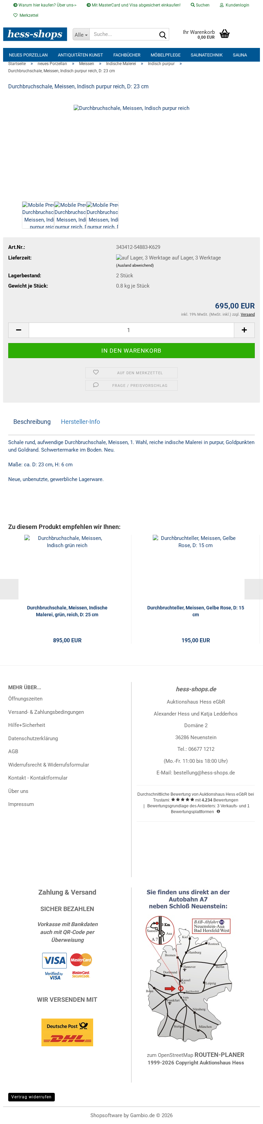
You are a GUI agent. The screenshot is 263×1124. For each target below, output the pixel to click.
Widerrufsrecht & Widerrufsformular (48, 765)
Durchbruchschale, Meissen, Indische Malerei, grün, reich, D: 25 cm (67, 611)
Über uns (18, 791)
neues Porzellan (28, 55)
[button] (18, 330)
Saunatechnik (207, 55)
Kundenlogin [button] (236, 5)
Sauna (240, 55)
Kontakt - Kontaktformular (37, 778)
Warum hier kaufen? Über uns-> (46, 5)
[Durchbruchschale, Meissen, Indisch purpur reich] (131, 148)
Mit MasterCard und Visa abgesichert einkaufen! (135, 5)
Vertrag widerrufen (31, 1097)
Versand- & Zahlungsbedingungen (46, 712)
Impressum (21, 804)
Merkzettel (27, 15)
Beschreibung (32, 421)
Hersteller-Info (80, 421)
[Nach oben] (244, 1113)
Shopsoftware (106, 1115)
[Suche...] (162, 34)
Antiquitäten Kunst (80, 55)
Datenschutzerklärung (33, 738)
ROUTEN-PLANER (220, 1054)
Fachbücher (126, 55)
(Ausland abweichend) (135, 265)
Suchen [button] (202, 5)
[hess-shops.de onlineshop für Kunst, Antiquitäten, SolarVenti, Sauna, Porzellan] (35, 34)
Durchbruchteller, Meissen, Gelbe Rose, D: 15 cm (195, 611)
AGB (13, 751)
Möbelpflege (165, 55)
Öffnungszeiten (25, 699)
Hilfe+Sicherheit (26, 725)
